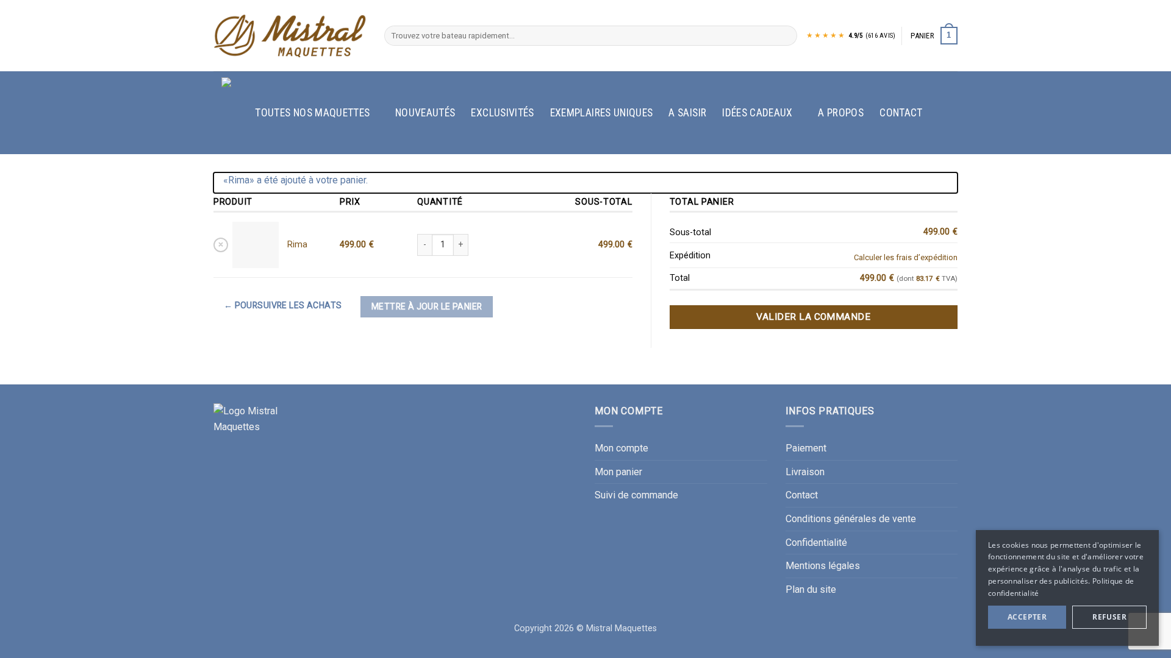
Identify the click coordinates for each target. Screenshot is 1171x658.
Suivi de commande (636, 495)
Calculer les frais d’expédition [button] (906, 257)
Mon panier (618, 472)
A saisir (687, 113)
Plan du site (811, 589)
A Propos (841, 113)
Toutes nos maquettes (312, 113)
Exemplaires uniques (601, 113)
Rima (297, 244)
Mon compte (621, 448)
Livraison (805, 472)
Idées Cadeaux (757, 113)
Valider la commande (813, 316)
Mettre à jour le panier (426, 306)
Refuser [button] (1109, 617)
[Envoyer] (785, 36)
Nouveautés (425, 113)
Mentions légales (823, 565)
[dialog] (1067, 588)
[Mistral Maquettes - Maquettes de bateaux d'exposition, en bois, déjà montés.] (289, 36)
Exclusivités (502, 113)
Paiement (806, 448)
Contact (900, 113)
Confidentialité (816, 542)
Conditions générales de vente (851, 519)
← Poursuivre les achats (283, 305)
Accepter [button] (1027, 617)
